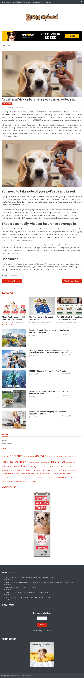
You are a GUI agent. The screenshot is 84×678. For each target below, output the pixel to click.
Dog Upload (46, 631)
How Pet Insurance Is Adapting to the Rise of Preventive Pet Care (48, 413)
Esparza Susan (19, 107)
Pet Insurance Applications (42, 470)
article (49, 456)
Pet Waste (52, 478)
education (72, 456)
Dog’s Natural (63, 456)
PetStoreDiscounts (19, 478)
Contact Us (27, 2)
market (5, 466)
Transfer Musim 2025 (7, 481)
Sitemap (48, 2)
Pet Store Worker (43, 478)
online (21, 466)
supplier (77, 478)
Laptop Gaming (70, 462)
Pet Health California (8, 470)
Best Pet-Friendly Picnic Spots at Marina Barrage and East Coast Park (49, 331)
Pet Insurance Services (34, 473)
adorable (16, 456)
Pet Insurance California (57, 470)
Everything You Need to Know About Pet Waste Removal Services (48, 392)
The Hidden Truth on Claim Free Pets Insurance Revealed (69, 318)
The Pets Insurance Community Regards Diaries (41, 318)
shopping (60, 477)
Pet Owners (66, 473)
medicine (13, 467)
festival (5, 461)
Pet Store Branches (7, 478)
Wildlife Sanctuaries (30, 481)
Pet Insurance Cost (70, 470)
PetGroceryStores (55, 467)
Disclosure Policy (38, 2)
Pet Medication (46, 473)
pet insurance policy (21, 473)
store (69, 477)
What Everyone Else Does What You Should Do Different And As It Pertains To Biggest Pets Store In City (73, 281)
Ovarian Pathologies (32, 467)
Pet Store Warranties (31, 478)
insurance (13, 276)
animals (40, 456)
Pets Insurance (7, 103)
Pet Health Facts (28, 470)
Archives (5, 440)
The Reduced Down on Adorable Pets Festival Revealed (13, 281)
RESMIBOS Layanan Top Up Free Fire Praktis (47, 371)
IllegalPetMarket (44, 462)
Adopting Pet (5, 456)
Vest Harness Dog (19, 481)
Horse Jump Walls (34, 462)
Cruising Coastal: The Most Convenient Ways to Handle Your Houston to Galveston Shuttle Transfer (50, 352)
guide (14, 461)
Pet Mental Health (57, 473)
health (23, 461)
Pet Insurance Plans (8, 473)
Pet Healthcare (19, 470)
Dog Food (55, 456)
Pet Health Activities (67, 467)
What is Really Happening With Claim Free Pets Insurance (13, 318)
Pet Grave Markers (43, 467)
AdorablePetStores (29, 456)
